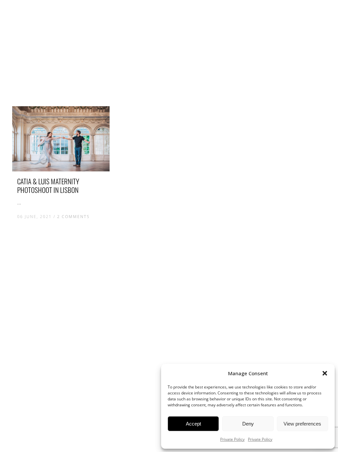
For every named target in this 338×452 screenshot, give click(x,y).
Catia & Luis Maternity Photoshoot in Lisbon (48, 185)
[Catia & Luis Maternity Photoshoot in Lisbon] (61, 138)
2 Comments (73, 216)
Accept (193, 424)
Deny (248, 424)
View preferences (302, 424)
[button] (324, 373)
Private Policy (232, 439)
